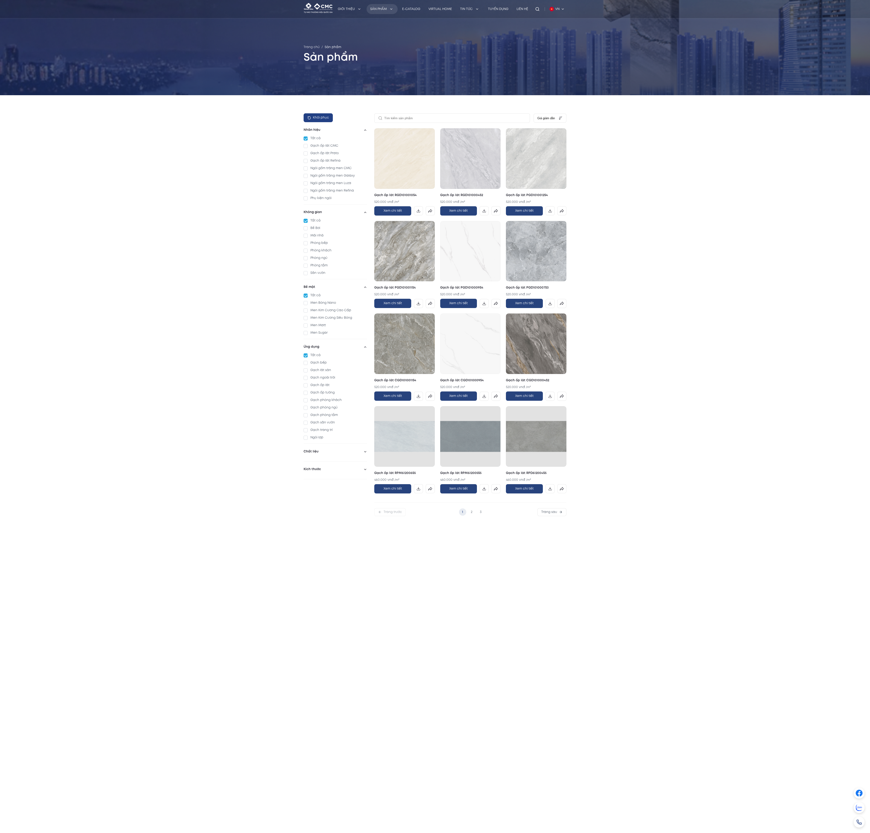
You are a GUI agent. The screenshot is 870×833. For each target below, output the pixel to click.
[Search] (537, 9)
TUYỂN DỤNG (498, 9)
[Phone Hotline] (859, 822)
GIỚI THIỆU (346, 9)
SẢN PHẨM (378, 9)
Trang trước (393, 512)
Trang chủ (312, 47)
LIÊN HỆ (522, 9)
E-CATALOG (411, 9)
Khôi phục (321, 117)
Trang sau (549, 512)
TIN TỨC (466, 9)
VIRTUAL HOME (440, 9)
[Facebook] (859, 793)
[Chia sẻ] (430, 210)
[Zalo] (859, 807)
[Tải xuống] (418, 210)
